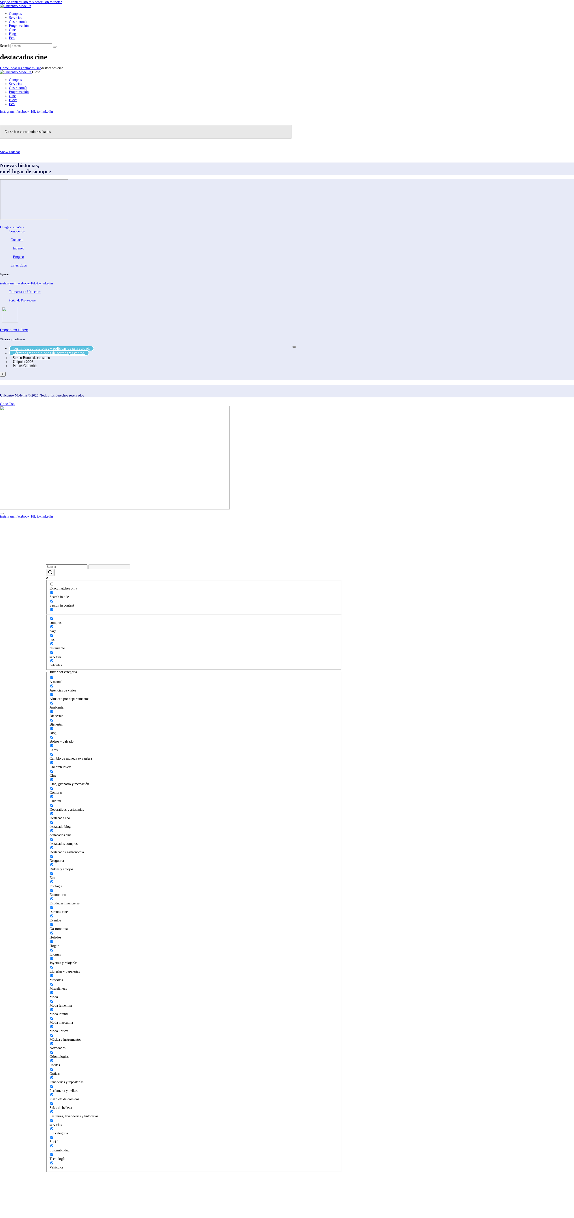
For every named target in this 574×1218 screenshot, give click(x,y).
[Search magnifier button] (50, 572)
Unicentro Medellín (13, 395)
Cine (38, 68)
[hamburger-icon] (294, 347)
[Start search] (55, 47)
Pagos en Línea (14, 330)
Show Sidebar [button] (10, 152)
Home (4, 68)
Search (5, 46)
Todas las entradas (22, 68)
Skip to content (10, 2)
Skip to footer (52, 2)
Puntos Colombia (25, 366)
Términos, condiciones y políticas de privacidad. (51, 348)
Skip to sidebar (31, 2)
